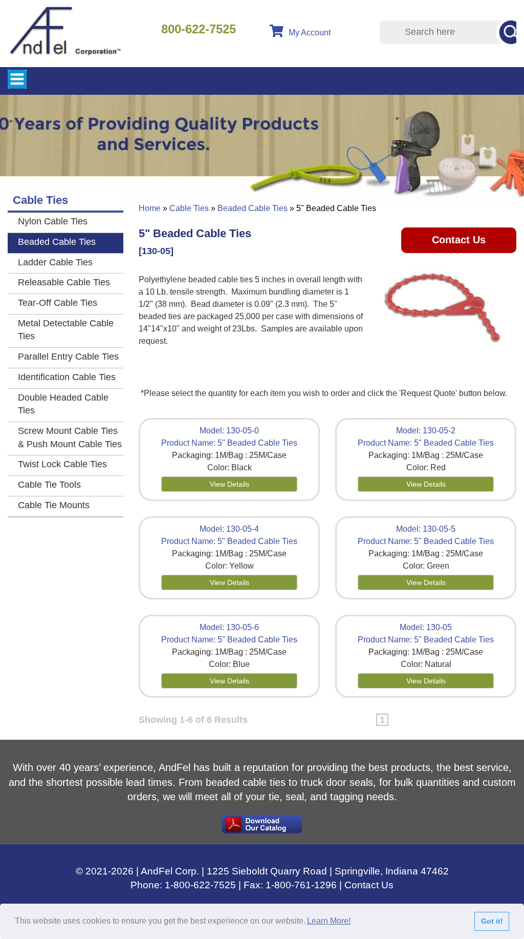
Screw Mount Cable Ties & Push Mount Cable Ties (70, 437)
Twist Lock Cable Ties (62, 464)
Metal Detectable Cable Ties (66, 330)
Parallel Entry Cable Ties (68, 356)
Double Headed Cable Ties (63, 404)
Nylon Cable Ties (53, 221)
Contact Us (459, 239)
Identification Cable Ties (67, 377)
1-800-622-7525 (200, 885)
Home (150, 208)
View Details (229, 484)
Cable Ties (189, 208)
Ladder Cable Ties (55, 262)
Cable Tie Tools (49, 484)
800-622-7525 (198, 29)
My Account (310, 32)
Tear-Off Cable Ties (57, 303)
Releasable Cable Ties (64, 282)
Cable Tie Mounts (54, 505)
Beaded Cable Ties (252, 208)
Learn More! (329, 920)
